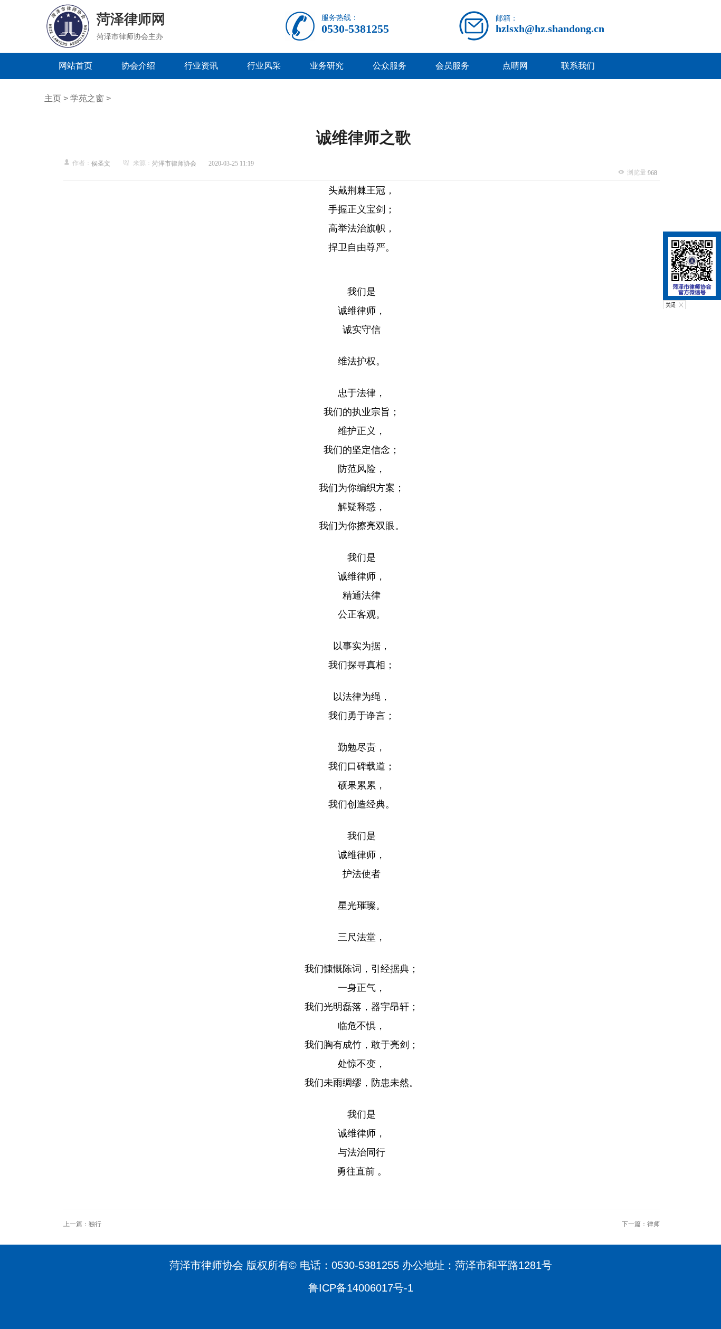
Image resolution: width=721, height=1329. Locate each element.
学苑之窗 (87, 98)
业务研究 (327, 65)
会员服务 (452, 65)
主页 (52, 98)
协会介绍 (138, 65)
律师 (653, 1224)
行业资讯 (201, 65)
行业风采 (264, 65)
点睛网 (515, 65)
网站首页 (75, 65)
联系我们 (578, 65)
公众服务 (389, 65)
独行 (95, 1224)
